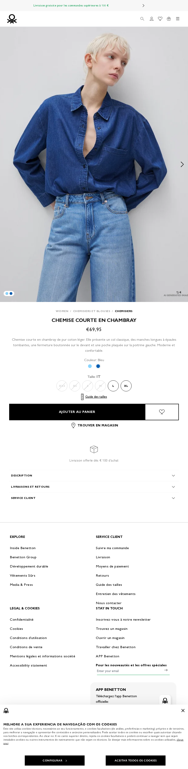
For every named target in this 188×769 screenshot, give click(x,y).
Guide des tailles (96, 397)
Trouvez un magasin (111, 628)
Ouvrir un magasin (110, 638)
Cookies (16, 628)
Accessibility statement (28, 665)
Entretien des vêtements (116, 594)
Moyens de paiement (112, 566)
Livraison (103, 557)
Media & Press (21, 584)
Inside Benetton (23, 548)
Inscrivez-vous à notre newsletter (123, 619)
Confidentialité (22, 619)
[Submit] (166, 670)
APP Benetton (107, 656)
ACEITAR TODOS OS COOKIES (136, 760)
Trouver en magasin (97, 425)
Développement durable (29, 566)
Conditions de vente (26, 647)
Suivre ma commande (112, 548)
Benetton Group (23, 557)
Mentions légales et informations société (42, 656)
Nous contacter (109, 603)
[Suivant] (143, 5)
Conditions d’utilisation (28, 638)
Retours (102, 575)
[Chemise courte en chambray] (7, 293)
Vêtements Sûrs (22, 575)
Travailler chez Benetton (115, 647)
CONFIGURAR (52, 760)
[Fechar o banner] (183, 710)
